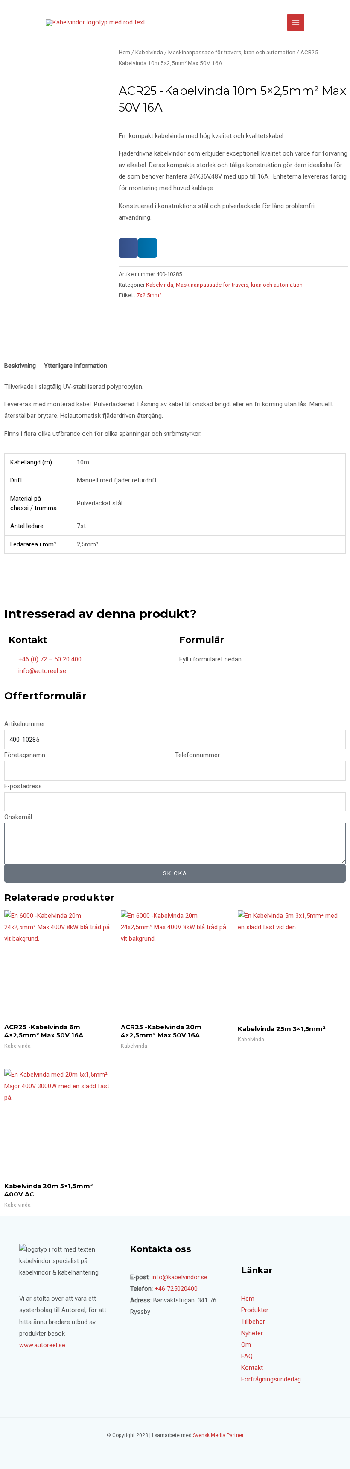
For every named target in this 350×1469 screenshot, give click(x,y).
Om (246, 1345)
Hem (124, 52)
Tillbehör (253, 1321)
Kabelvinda (149, 52)
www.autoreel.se (42, 1345)
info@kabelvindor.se (179, 1277)
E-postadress (23, 786)
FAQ (247, 1356)
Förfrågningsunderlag (271, 1379)
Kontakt (252, 1368)
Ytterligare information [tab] (75, 366)
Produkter (254, 1310)
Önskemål (18, 817)
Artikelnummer (24, 724)
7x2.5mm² (149, 295)
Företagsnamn (24, 755)
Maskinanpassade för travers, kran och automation (231, 52)
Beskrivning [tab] (20, 366)
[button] (128, 248)
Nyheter (252, 1333)
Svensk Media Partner (218, 1435)
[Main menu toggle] (295, 22)
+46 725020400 (176, 1289)
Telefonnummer (197, 755)
